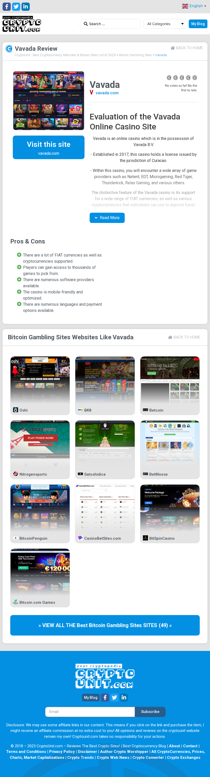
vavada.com (107, 92)
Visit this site (48, 144)
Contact (190, 746)
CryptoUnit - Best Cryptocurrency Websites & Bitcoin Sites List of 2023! (65, 55)
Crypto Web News (113, 757)
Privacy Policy (62, 751)
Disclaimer (87, 751)
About (174, 746)
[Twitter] (16, 7)
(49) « (165, 625)
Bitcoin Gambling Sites (135, 55)
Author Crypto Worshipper (124, 751)
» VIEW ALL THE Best (63, 625)
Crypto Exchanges (183, 757)
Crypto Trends (80, 757)
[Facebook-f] (7, 7)
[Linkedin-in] (26, 7)
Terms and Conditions (26, 751)
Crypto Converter (148, 757)
